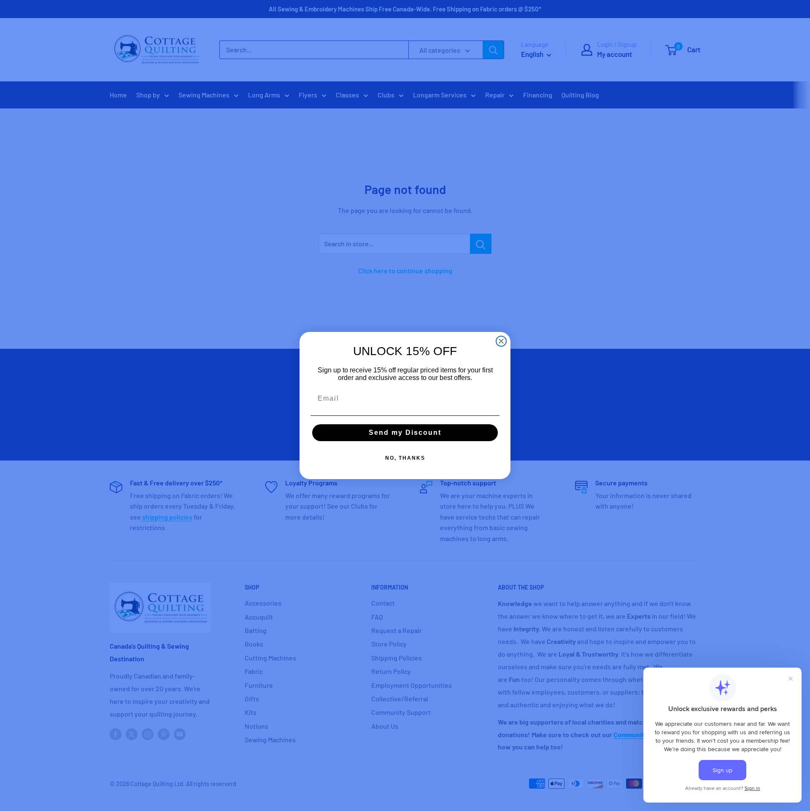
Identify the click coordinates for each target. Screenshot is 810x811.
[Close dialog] (501, 341)
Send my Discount (405, 432)
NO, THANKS (405, 458)
